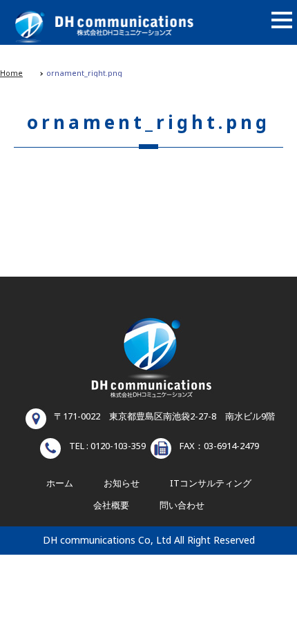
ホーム (59, 484)
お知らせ (122, 484)
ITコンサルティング (210, 484)
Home (11, 73)
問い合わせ (182, 506)
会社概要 (111, 506)
